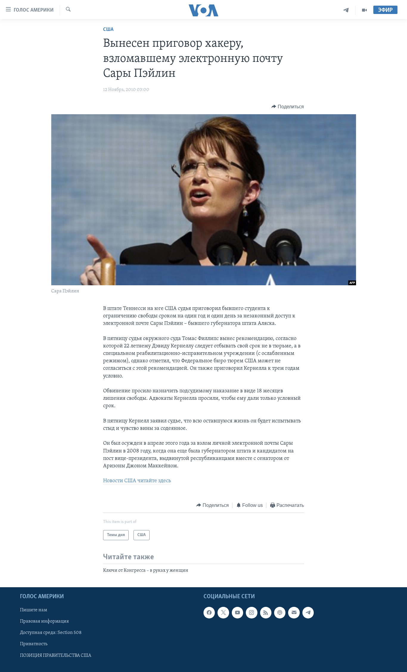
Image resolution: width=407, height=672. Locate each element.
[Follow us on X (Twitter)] (223, 612)
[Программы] (364, 10)
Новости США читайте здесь (137, 481)
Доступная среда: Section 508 (51, 633)
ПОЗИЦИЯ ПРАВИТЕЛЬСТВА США (55, 655)
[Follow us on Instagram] (251, 612)
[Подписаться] (293, 612)
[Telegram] (346, 10)
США (108, 29)
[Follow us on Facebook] (209, 612)
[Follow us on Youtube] (237, 612)
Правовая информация (44, 621)
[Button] (287, 107)
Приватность (33, 644)
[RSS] (265, 612)
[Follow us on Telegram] (308, 612)
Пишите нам (33, 610)
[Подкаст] (279, 612)
